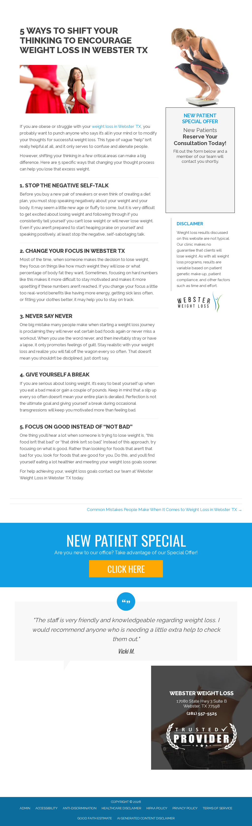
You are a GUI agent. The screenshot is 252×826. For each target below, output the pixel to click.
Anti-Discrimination (79, 808)
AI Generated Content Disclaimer (146, 818)
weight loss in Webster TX (116, 126)
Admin (25, 808)
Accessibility (46, 808)
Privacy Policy (185, 808)
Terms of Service (217, 808)
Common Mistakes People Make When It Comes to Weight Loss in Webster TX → (164, 509)
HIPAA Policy (156, 808)
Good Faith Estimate (95, 818)
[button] (126, 568)
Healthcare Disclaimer (121, 808)
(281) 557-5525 (202, 713)
